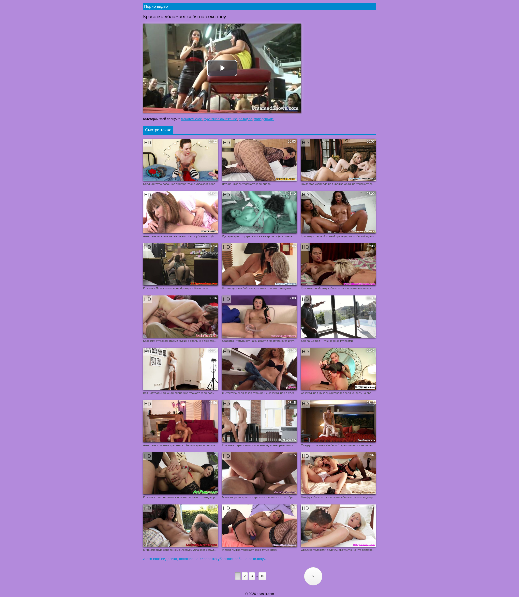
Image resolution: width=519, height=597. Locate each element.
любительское (191, 119)
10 (262, 576)
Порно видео (156, 6)
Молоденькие (264, 119)
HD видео (245, 119)
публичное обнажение (220, 119)
